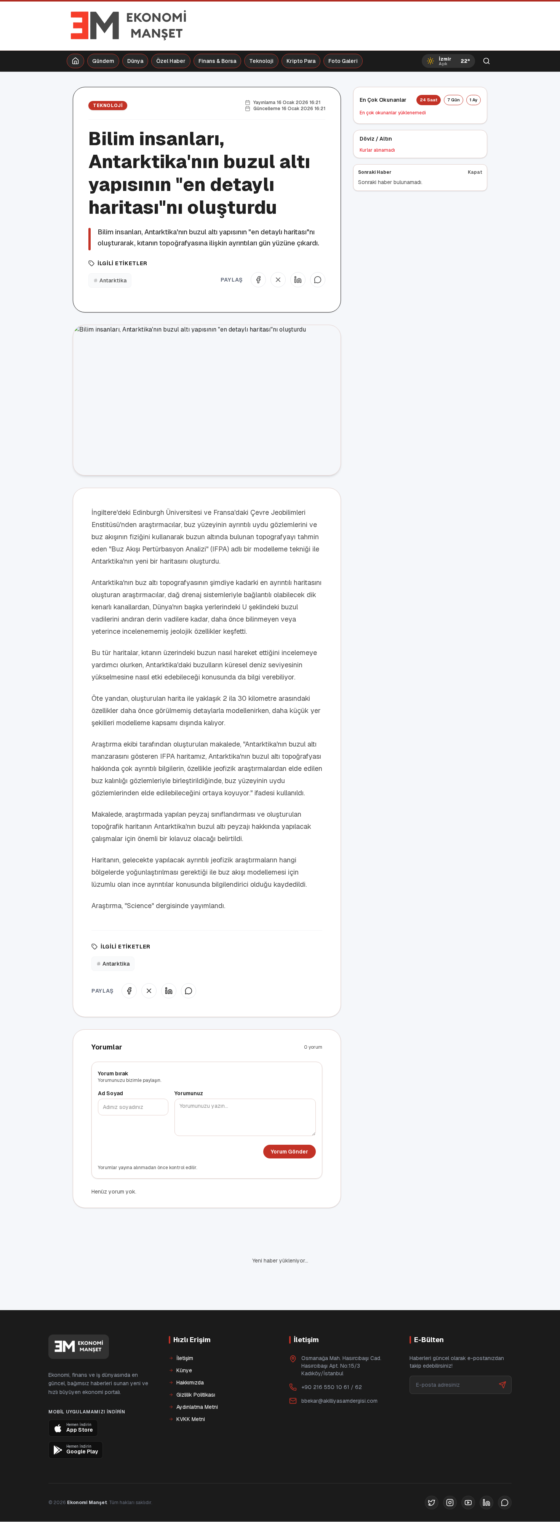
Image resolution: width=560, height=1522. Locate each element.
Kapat (475, 172)
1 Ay (473, 100)
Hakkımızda (190, 1382)
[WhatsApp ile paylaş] (317, 279)
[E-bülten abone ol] (502, 1384)
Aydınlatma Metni (197, 1406)
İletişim (184, 1358)
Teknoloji (261, 61)
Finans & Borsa (217, 61)
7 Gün (453, 100)
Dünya (135, 61)
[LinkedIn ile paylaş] (298, 279)
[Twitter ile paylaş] (278, 279)
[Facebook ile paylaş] (258, 279)
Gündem (103, 61)
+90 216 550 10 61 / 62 (331, 1387)
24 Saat (428, 100)
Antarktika (112, 280)
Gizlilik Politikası (195, 1394)
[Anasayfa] (75, 61)
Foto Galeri (343, 61)
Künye (184, 1370)
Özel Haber (171, 61)
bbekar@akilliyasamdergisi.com (339, 1400)
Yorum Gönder (289, 1151)
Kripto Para (300, 61)
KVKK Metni (190, 1419)
